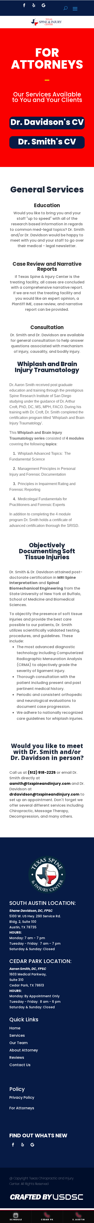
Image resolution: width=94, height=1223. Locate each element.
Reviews (16, 1057)
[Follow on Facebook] (24, 5)
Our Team (18, 1042)
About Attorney (23, 1050)
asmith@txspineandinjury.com (39, 783)
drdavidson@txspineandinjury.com (44, 794)
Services (17, 1035)
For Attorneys (21, 1108)
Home (14, 1028)
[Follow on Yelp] (33, 5)
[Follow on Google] (43, 5)
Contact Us (20, 1065)
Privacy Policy (21, 1097)
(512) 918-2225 (42, 772)
